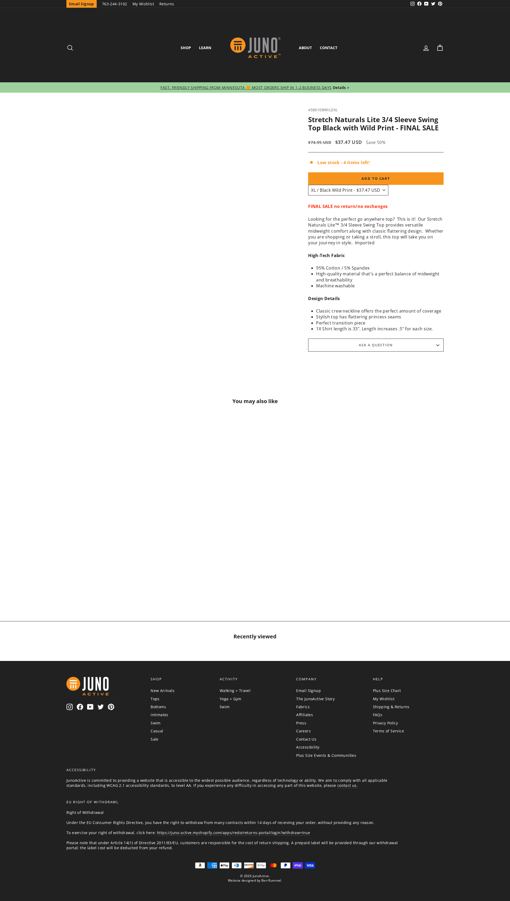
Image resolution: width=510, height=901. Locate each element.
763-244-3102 (114, 3)
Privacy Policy (385, 722)
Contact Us (306, 739)
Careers (303, 730)
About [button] (305, 47)
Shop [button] (186, 47)
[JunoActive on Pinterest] (111, 706)
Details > (341, 87)
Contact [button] (328, 47)
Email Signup (308, 690)
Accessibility (307, 747)
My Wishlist (143, 3)
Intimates (159, 714)
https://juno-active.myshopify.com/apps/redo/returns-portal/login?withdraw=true (233, 832)
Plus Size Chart (387, 690)
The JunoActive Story (315, 698)
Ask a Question (376, 345)
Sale (155, 739)
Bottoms (158, 706)
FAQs (377, 714)
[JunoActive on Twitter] (100, 706)
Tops (155, 698)
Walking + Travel (235, 690)
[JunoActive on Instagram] (69, 706)
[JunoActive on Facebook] (80, 706)
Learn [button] (205, 47)
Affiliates (304, 714)
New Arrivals (163, 690)
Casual (157, 730)
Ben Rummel (271, 880)
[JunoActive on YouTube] (90, 706)
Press (301, 722)
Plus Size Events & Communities (326, 755)
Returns (166, 3)
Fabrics (303, 706)
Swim (156, 722)
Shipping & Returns (391, 706)
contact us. (347, 785)
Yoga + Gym (230, 698)
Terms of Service (388, 730)
